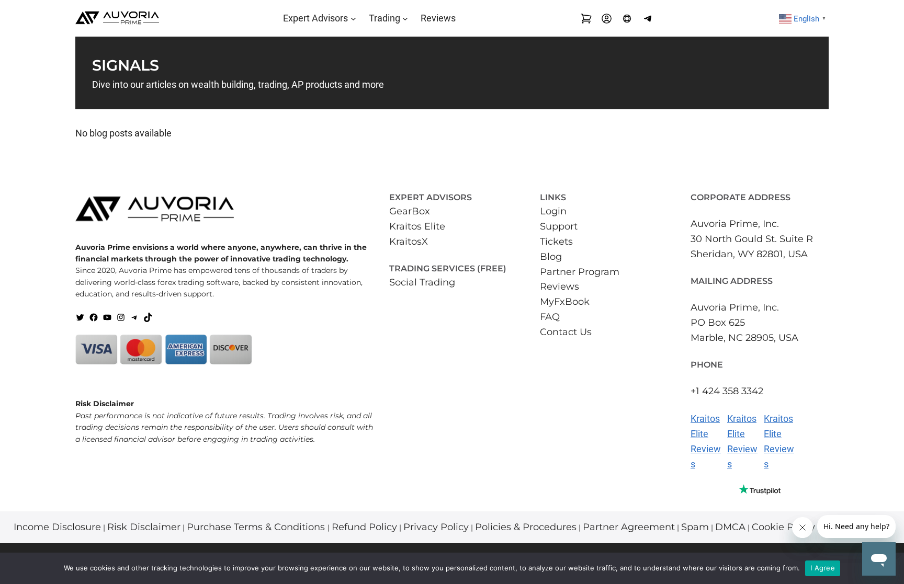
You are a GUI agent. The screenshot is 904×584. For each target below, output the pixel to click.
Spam (695, 527)
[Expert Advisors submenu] (353, 18)
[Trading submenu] (405, 18)
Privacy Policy (436, 527)
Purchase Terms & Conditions (257, 527)
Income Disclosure (57, 527)
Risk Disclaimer (143, 527)
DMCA (730, 527)
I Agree (822, 568)
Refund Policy (364, 527)
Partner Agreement (629, 527)
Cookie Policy (783, 527)
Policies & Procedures (526, 527)
